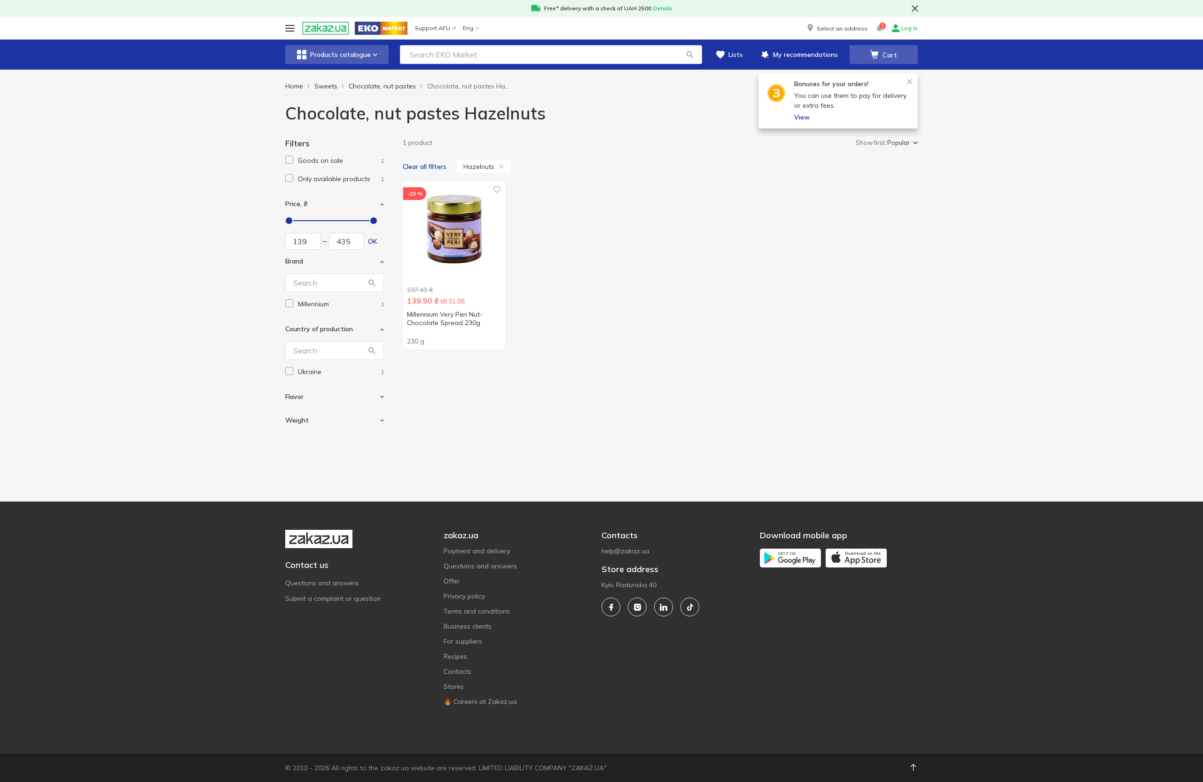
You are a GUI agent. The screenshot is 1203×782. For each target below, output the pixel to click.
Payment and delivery (477, 551)
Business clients (468, 626)
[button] (836, 28)
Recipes (455, 656)
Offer (452, 581)
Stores (454, 686)
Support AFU (432, 28)
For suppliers (463, 641)
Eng (468, 28)
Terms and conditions (477, 611)
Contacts (457, 671)
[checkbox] (289, 160)
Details (662, 8)
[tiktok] (689, 607)
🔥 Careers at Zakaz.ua (480, 701)
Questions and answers (322, 583)
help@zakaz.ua (625, 551)
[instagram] (637, 607)
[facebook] (611, 607)
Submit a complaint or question (333, 598)
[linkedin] (663, 607)
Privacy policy (464, 596)
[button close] (914, 8)
